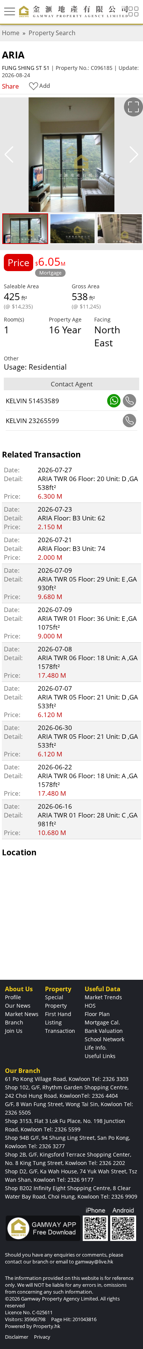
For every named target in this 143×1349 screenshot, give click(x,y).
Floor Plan (97, 1014)
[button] (134, 154)
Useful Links (100, 1056)
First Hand (58, 1014)
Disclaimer (16, 1336)
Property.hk (46, 1326)
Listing (53, 1022)
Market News (22, 1014)
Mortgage (50, 272)
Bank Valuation (104, 1030)
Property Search (52, 33)
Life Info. (96, 1047)
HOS (90, 1005)
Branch (14, 1022)
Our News (18, 1005)
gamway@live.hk (94, 1261)
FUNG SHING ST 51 (26, 67)
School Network (104, 1039)
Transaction (60, 1030)
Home (10, 33)
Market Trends (103, 997)
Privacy (42, 1336)
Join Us (13, 1030)
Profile (13, 997)
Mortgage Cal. (102, 1022)
